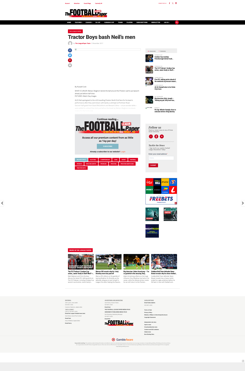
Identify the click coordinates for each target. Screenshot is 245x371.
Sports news (147, 324)
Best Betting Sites (149, 334)
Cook (115, 160)
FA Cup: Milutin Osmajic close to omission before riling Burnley (165, 111)
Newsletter (155, 22)
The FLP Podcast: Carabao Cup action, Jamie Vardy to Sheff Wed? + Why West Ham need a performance (165, 69)
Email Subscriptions (149, 302)
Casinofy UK (98, 3)
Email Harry (68, 323)
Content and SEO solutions (151, 329)
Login (123, 152)
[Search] (176, 20)
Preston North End (127, 164)
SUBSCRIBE (107, 146)
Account (67, 3)
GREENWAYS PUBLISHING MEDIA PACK (116, 312)
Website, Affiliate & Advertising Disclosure (155, 315)
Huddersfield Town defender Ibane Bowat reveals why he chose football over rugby (163, 272)
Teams (120, 22)
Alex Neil (93, 160)
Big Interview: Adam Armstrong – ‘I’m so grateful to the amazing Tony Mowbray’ (136, 272)
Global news (147, 332)
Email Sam (68, 318)
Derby (124, 160)
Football (133, 160)
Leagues (89, 22)
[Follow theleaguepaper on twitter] (173, 3)
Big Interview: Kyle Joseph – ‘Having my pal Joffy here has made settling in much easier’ (164, 99)
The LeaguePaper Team (82, 43)
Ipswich (79, 164)
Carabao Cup (109, 22)
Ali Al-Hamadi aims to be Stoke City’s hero (165, 88)
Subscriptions (141, 22)
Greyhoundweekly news (150, 327)
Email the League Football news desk (75, 313)
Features (78, 22)
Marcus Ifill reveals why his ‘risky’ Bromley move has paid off (107, 272)
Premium (103, 164)
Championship (105, 160)
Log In (166, 22)
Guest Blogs (87, 3)
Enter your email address (158, 154)
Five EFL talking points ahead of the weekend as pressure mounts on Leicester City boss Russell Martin (165, 80)
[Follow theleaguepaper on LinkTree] (176, 3)
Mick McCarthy (91, 164)
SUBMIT (153, 165)
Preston (113, 164)
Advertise (77, 3)
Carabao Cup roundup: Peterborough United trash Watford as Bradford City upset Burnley (165, 58)
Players (130, 22)
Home (69, 22)
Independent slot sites (150, 322)
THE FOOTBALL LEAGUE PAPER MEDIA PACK (117, 309)
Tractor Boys (81, 168)
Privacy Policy (148, 312)
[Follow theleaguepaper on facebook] (169, 3)
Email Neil (107, 318)
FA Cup (98, 22)
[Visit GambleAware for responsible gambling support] (124, 339)
